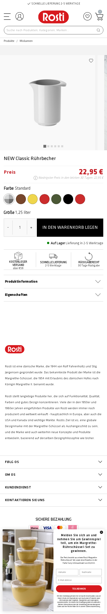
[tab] (44, 146)
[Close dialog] (101, 532)
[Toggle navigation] (7, 16)
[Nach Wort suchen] (98, 30)
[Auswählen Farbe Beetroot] (80, 199)
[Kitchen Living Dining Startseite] (53, 17)
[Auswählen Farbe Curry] (32, 199)
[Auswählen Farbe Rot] (44, 199)
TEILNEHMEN (79, 588)
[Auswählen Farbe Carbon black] (68, 199)
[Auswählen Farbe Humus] (21, 199)
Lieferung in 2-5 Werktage (84, 243)
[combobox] (53, 30)
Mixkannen (26, 41)
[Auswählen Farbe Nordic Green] (56, 199)
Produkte (9, 41)
